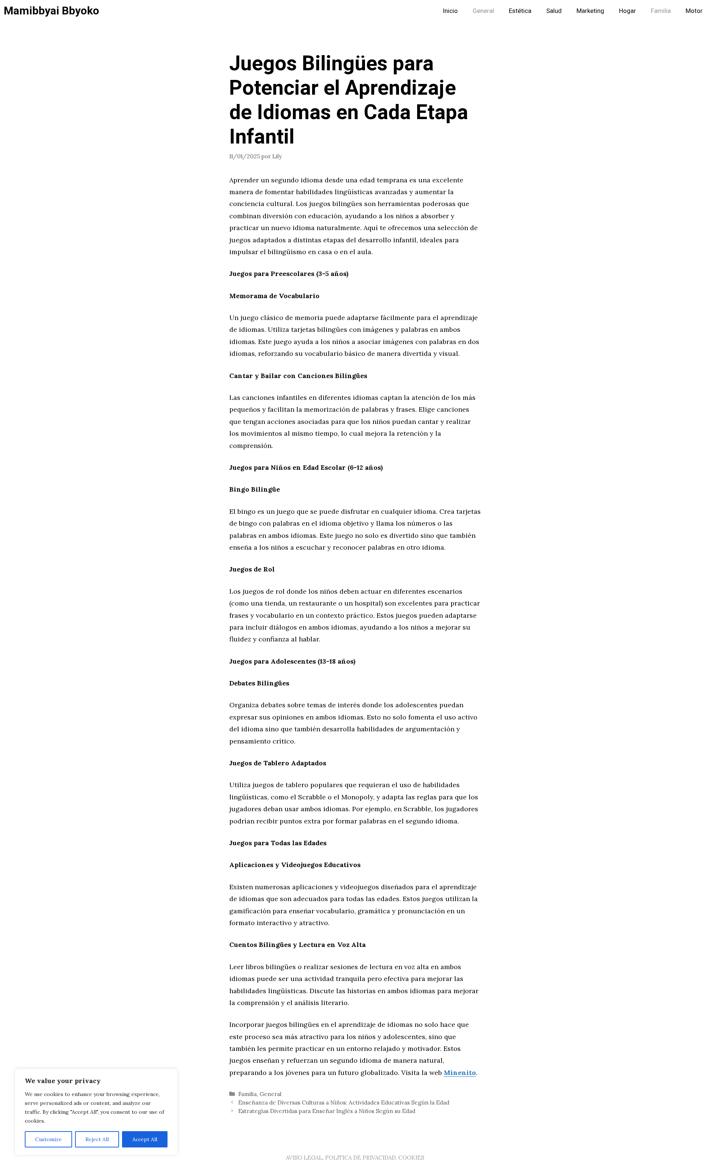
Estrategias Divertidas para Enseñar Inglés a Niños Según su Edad (326, 1111)
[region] (96, 1112)
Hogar (627, 11)
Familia (661, 11)
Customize (48, 1139)
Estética (520, 11)
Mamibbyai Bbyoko (51, 11)
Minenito (460, 1072)
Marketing (590, 11)
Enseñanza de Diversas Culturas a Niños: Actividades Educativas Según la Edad (343, 1102)
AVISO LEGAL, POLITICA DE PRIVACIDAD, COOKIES (355, 1157)
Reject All (97, 1139)
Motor (694, 11)
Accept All (144, 1139)
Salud (554, 11)
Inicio (450, 11)
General (483, 11)
